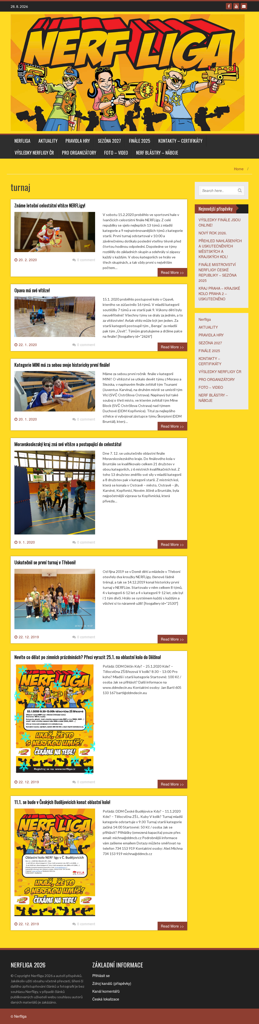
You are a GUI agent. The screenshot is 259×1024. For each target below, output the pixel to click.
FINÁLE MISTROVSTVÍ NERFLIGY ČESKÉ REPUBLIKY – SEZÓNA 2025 (217, 272)
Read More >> (172, 272)
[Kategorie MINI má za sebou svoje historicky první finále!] (54, 393)
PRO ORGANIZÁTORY (79, 152)
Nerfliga (22, 140)
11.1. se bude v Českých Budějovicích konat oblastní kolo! (62, 802)
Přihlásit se (101, 975)
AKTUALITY (47, 140)
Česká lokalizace (105, 999)
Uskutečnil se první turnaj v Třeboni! (45, 562)
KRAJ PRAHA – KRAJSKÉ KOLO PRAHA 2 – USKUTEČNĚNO (219, 293)
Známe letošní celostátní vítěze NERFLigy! (49, 205)
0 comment (86, 259)
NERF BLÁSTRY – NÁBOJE (157, 152)
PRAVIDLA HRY (78, 140)
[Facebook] (229, 6)
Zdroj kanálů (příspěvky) (111, 983)
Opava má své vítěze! (32, 290)
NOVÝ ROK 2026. (213, 232)
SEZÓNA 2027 (109, 140)
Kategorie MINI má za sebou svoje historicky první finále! (62, 364)
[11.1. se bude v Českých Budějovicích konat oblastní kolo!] (54, 864)
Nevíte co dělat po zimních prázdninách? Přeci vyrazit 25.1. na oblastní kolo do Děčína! (87, 657)
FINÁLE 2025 (139, 140)
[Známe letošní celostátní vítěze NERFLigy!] (54, 233)
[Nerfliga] (128, 72)
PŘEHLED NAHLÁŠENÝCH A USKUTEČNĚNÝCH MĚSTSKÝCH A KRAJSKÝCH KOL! (220, 248)
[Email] (244, 6)
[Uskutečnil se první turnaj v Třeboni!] (54, 600)
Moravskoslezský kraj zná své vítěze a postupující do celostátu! (67, 444)
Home (239, 168)
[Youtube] (236, 6)
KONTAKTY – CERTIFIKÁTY (180, 140)
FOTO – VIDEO (116, 152)
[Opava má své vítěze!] (54, 318)
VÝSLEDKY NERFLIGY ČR (34, 152)
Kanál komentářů (106, 991)
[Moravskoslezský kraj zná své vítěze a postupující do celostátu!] (54, 494)
